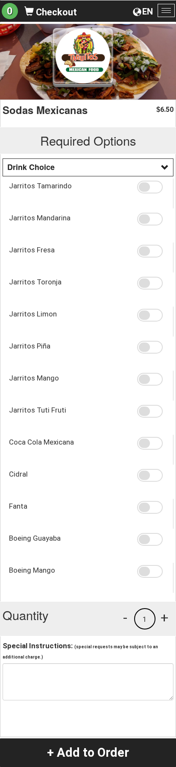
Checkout (55, 12)
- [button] (125, 617)
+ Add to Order (88, 752)
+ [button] (164, 617)
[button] (152, 187)
